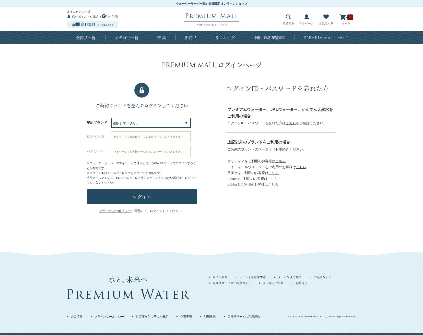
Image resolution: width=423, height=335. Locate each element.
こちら (291, 123)
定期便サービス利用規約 (244, 316)
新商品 (191, 37)
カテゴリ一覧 (126, 37)
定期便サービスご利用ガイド (232, 283)
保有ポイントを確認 (85, 16)
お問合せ (301, 283)
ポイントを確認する (252, 277)
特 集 (161, 37)
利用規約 (210, 316)
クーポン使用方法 (289, 277)
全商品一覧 (85, 37)
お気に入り (326, 23)
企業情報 (76, 316)
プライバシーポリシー (109, 316)
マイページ (306, 23)
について (326, 37)
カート (345, 23)
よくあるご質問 (273, 283)
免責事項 (186, 316)
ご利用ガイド (322, 277)
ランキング (225, 37)
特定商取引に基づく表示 (152, 316)
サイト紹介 (220, 277)
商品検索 (288, 23)
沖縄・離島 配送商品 (269, 37)
